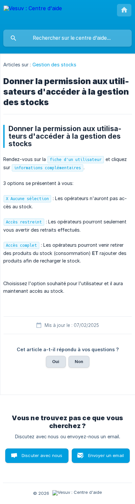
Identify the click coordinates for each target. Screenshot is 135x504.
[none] (33, 14)
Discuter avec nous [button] (42, 455)
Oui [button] (55, 361)
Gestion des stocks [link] (54, 64)
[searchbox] (67, 38)
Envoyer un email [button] (106, 455)
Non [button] (79, 361)
